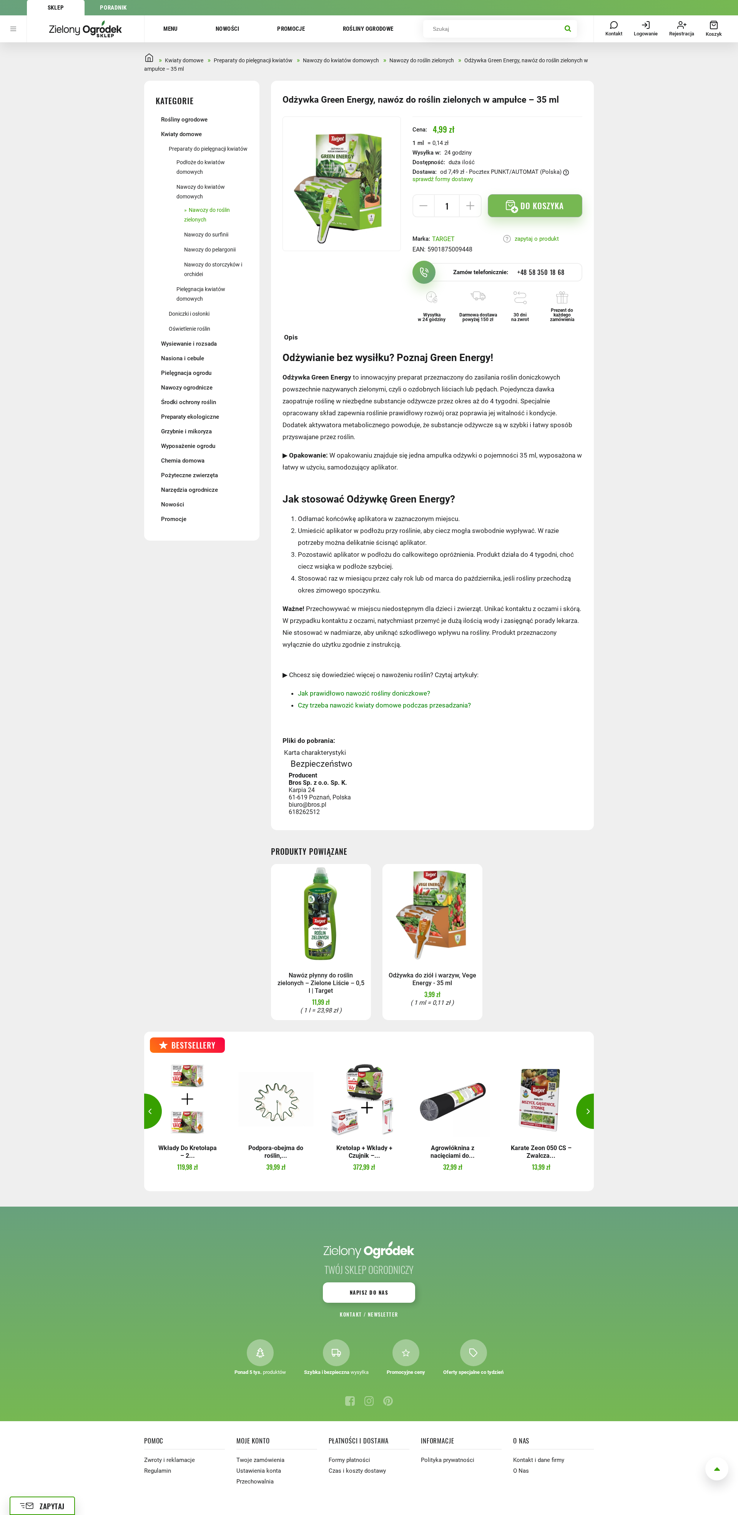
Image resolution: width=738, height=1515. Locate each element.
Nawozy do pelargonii (210, 249)
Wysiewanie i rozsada (189, 343)
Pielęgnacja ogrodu (186, 373)
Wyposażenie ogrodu (188, 446)
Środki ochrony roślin (188, 402)
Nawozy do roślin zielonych (207, 215)
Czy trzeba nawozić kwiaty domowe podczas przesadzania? (384, 705)
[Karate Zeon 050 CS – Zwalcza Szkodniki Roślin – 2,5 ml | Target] (541, 1099)
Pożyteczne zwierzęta (189, 475)
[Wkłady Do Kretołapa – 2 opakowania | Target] (187, 1099)
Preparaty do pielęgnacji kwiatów (208, 149)
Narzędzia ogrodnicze (189, 489)
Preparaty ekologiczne (190, 416)
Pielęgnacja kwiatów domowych (200, 294)
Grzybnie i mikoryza (186, 431)
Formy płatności (349, 1460)
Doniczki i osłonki (189, 314)
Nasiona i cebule (182, 358)
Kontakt (351, 1314)
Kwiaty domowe (181, 134)
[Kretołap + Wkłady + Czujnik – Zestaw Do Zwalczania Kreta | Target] (364, 1099)
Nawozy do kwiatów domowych (200, 192)
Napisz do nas (369, 1292)
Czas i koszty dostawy (357, 1470)
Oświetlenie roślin (189, 329)
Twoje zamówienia (260, 1460)
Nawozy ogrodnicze (187, 387)
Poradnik (113, 7)
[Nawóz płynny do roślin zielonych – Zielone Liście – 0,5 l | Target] (321, 914)
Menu (170, 28)
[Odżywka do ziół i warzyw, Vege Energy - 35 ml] (432, 914)
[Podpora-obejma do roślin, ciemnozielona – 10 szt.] (275, 1099)
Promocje (291, 28)
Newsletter (383, 1314)
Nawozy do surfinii (206, 234)
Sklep (56, 7)
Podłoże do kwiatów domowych (200, 167)
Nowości (227, 28)
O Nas (521, 1470)
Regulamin (157, 1470)
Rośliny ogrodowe (368, 28)
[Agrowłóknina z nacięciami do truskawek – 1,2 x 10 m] (452, 1099)
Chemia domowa (182, 460)
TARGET (443, 239)
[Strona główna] (85, 28)
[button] (144, 1111)
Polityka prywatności (447, 1460)
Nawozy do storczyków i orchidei (213, 269)
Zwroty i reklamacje (169, 1460)
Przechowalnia (255, 1481)
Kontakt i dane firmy (538, 1460)
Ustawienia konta (258, 1470)
